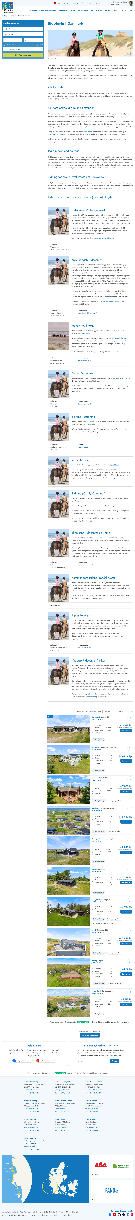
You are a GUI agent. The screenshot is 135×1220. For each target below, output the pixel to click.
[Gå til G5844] (90, 759)
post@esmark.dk (29, 1146)
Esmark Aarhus (30, 1138)
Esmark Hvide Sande (93, 1081)
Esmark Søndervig (31, 1081)
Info (73, 10)
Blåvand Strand (94, 421)
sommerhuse (23, 55)
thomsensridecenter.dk (85, 565)
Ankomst (10, 29)
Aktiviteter (83, 10)
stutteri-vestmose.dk (84, 404)
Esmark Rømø (90, 1119)
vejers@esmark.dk (91, 1108)
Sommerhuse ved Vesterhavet (42, 10)
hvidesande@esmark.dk (93, 1090)
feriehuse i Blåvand (58, 134)
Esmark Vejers (91, 1100)
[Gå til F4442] (90, 1003)
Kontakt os (31, 1215)
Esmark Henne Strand (63, 1100)
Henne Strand (87, 131)
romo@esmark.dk (91, 1127)
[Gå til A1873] (90, 850)
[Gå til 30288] (90, 789)
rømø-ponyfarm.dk (84, 647)
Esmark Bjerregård (62, 1081)
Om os (115, 10)
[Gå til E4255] (90, 942)
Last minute (96, 10)
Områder (63, 10)
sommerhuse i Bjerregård (112, 301)
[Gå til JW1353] (90, 972)
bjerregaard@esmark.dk (63, 1090)
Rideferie (27, 16)
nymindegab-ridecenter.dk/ (87, 313)
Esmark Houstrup (30, 1100)
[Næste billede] (87, 728)
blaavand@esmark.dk (31, 1127)
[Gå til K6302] (90, 911)
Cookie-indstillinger (65, 1215)
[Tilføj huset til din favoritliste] (129, 718)
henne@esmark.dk (61, 1108)
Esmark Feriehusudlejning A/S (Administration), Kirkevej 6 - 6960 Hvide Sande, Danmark (33, 1212)
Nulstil (41, 45)
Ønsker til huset (10, 45)
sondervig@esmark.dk (31, 1090)
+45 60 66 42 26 (84, 447)
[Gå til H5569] (90, 881)
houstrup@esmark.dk (31, 1108)
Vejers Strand (114, 465)
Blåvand (118, 378)
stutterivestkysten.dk (84, 360)
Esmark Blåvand (30, 1119)
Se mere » (127, 730)
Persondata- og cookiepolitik (47, 1215)
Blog (107, 10)
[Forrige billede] (50, 728)
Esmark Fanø (60, 1119)
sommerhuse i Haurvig (106, 238)
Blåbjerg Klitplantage (119, 338)
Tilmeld (114, 1061)
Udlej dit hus (127, 10)
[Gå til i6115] (90, 820)
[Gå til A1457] (90, 729)
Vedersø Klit (90, 696)
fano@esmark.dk (60, 1127)
